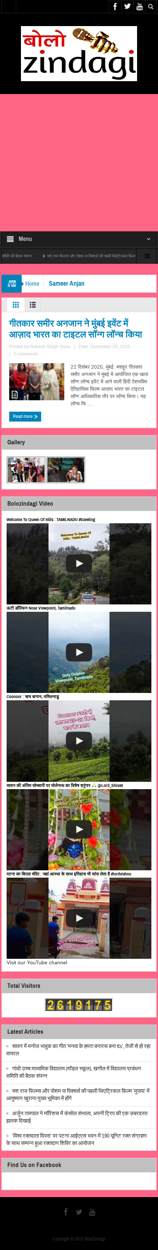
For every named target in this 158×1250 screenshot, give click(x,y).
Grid (16, 306)
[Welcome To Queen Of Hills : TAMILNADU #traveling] (79, 563)
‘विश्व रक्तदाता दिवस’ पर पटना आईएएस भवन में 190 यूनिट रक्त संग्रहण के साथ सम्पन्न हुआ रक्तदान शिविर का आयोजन (76, 1139)
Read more (23, 416)
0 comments (26, 354)
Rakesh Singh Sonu (50, 346)
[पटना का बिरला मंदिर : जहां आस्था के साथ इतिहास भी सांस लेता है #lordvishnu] (79, 918)
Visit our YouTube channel (37, 962)
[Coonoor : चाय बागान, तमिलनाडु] (79, 740)
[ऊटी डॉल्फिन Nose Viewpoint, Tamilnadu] (79, 652)
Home (32, 284)
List (32, 306)
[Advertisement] (79, 163)
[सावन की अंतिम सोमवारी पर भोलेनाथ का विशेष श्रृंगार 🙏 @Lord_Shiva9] (79, 829)
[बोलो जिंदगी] (79, 53)
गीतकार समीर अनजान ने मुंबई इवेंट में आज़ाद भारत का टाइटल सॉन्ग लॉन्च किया (75, 329)
